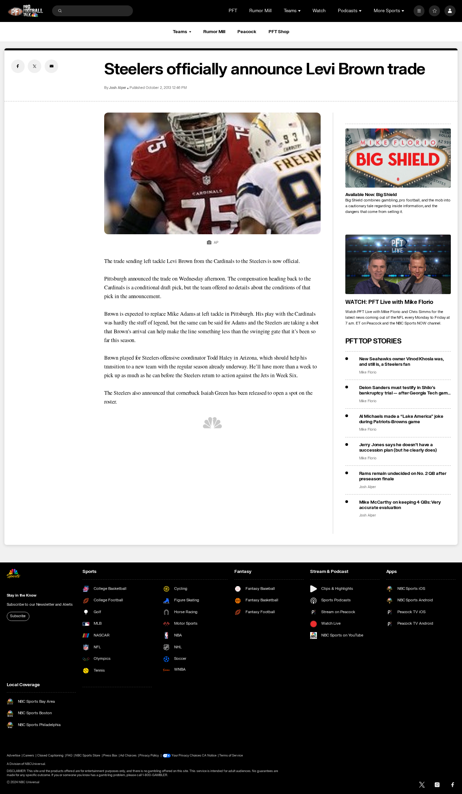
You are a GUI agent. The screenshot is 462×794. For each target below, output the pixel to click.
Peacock (246, 31)
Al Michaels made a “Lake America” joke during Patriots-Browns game (401, 419)
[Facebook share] (18, 66)
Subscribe (18, 616)
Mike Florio (367, 372)
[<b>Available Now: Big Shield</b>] (398, 158)
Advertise (13, 755)
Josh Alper (117, 88)
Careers (28, 755)
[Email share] (51, 66)
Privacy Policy (149, 755)
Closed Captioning (50, 755)
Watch (319, 11)
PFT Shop (279, 31)
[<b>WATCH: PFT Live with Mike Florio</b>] (398, 264)
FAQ (69, 755)
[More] (419, 11)
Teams (180, 31)
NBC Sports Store (87, 755)
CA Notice (209, 755)
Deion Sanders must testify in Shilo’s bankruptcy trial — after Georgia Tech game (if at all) (405, 390)
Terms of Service (231, 755)
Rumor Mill (260, 11)
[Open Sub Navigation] (300, 10)
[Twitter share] (34, 66)
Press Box (110, 755)
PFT (233, 11)
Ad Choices (128, 755)
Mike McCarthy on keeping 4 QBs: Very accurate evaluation (400, 505)
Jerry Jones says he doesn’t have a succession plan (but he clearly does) (398, 447)
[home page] (25, 11)
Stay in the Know (22, 595)
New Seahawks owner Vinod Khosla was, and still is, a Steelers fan (401, 361)
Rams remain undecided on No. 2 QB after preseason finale (402, 476)
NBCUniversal (35, 764)
